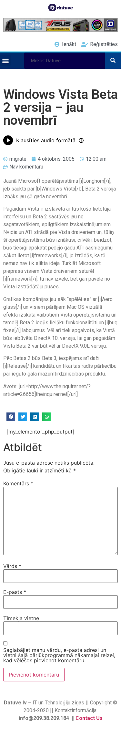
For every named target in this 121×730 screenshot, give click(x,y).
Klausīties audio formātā (46, 140)
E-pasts (14, 592)
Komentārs (18, 483)
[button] (5, 60)
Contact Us (89, 718)
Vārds (12, 566)
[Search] (113, 60)
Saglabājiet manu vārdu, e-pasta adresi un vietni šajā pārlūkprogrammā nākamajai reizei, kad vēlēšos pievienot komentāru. (59, 655)
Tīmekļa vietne (21, 618)
